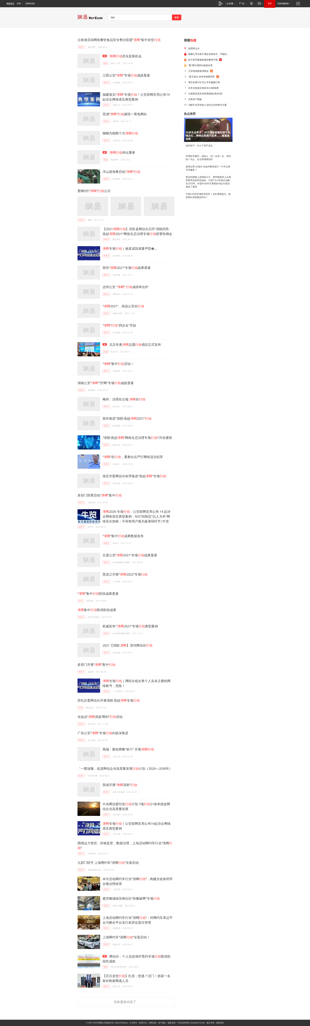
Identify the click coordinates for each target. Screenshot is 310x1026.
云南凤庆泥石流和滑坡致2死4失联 (205, 93)
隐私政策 (172, 1023)
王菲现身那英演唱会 (198, 70)
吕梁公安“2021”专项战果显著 (130, 555)
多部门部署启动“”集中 (100, 495)
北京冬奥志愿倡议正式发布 (134, 344)
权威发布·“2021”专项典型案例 (130, 626)
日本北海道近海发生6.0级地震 (203, 87)
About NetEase (121, 1023)
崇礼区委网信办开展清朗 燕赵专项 (109, 700)
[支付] (252, 3)
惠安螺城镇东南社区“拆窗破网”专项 (131, 898)
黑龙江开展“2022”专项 (125, 574)
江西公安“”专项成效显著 (126, 75)
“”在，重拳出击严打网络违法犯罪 (133, 457)
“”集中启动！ (118, 364)
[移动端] (220, 3)
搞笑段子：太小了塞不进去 (199, 145)
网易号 (81, 47)
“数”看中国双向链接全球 (200, 65)
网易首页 (10, 3)
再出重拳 (122, 152)
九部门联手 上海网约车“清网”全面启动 (108, 862)
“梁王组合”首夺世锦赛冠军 (201, 76)
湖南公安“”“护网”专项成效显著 (106, 383)
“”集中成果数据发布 (123, 536)
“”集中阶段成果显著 (98, 593)
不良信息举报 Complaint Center (191, 1023)
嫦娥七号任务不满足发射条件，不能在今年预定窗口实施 (209, 54)
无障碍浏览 (30, 3)
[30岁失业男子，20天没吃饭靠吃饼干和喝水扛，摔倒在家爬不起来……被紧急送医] (208, 130)
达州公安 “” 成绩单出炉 (125, 287)
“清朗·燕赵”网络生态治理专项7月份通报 (137, 437)
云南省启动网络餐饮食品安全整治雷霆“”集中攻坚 (119, 40)
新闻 (80, 600)
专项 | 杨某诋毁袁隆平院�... (130, 248)
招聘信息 (152, 1023)
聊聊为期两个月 (120, 133)
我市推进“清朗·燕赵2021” (127, 418)
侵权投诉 (220, 1023)
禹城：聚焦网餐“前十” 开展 (128, 749)
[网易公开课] (230, 3)
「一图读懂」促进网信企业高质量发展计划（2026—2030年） (125, 768)
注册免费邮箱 (283, 3)
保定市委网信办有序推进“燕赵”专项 (134, 476)
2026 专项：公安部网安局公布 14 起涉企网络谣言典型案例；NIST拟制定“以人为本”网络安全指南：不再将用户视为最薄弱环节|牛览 (136, 516)
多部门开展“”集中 (96, 664)
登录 (270, 3)
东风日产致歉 (195, 99)
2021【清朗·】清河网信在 (127, 645)
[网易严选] (242, 3)
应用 (19, 3)
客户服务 (162, 1023)
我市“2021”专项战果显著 (127, 267)
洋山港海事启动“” (121, 171)
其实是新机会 (125, 56)
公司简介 (133, 1023)
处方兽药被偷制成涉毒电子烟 (203, 59)
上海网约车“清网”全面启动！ (126, 937)
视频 (105, 63)
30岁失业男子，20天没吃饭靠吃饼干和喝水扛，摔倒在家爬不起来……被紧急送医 (208, 135)
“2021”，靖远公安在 (123, 306)
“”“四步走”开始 (119, 325)
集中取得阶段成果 (97, 610)
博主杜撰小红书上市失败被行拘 (204, 82)
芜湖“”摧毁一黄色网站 (125, 114)
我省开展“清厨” (120, 785)
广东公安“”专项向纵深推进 (103, 733)
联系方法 (143, 1023)
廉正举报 (210, 1023)
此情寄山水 (194, 48)
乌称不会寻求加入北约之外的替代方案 (207, 104)
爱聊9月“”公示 (94, 191)
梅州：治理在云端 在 (124, 399)
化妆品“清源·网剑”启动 (100, 717)
